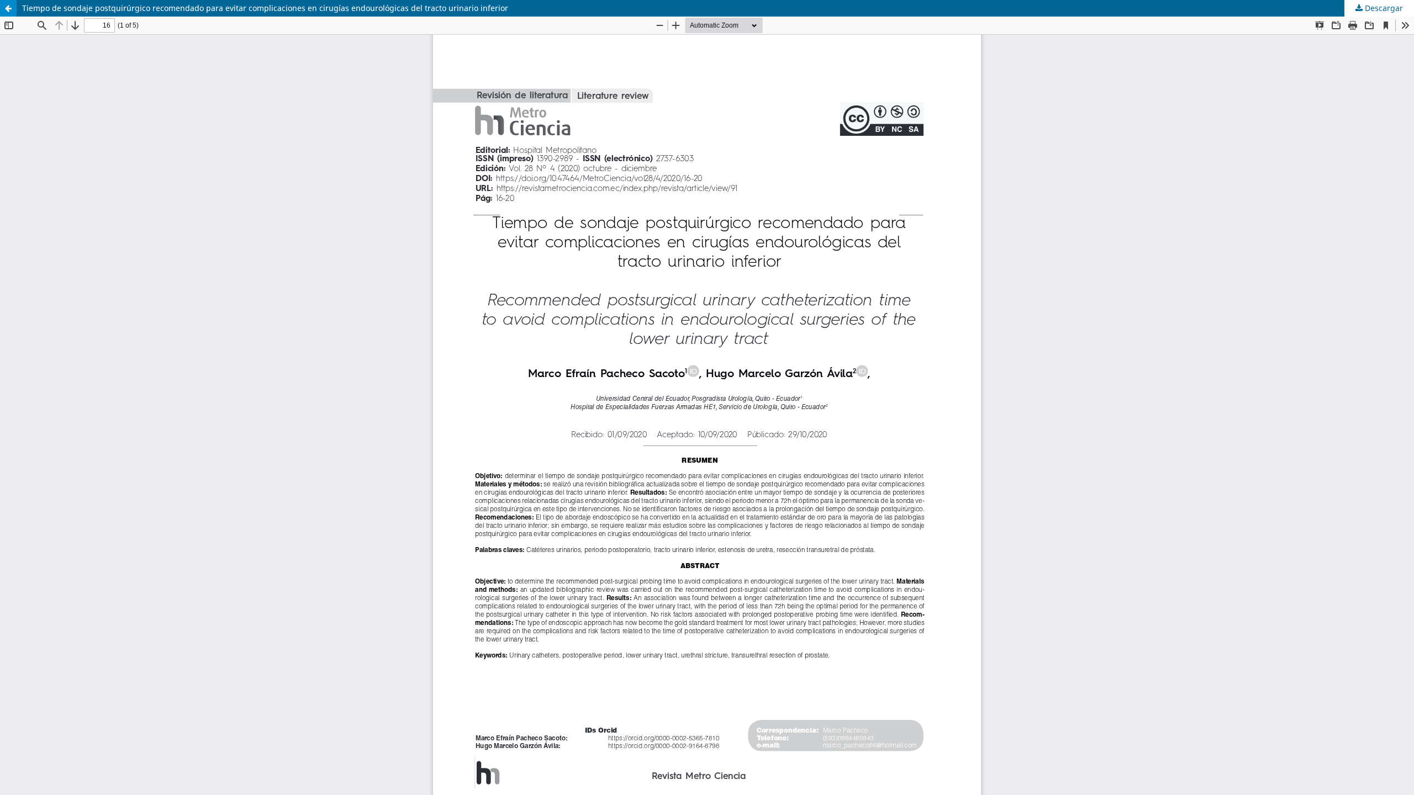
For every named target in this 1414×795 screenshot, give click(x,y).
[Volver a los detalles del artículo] (8, 8)
